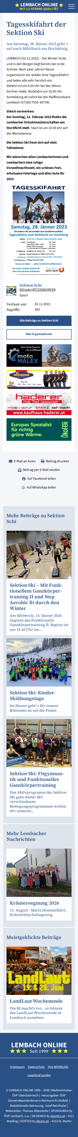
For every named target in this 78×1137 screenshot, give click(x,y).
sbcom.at (42, 1121)
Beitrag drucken (57, 461)
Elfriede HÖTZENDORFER (37, 289)
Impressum (17, 1067)
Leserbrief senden (39, 1075)
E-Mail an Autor (25, 461)
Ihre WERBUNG (58, 1067)
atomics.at (57, 1116)
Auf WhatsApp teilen (41, 487)
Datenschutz (36, 1067)
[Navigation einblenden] (71, 6)
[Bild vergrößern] (11, 291)
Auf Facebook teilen (41, 478)
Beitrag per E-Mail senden (41, 469)
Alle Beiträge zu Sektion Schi (39, 320)
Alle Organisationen (39, 334)
